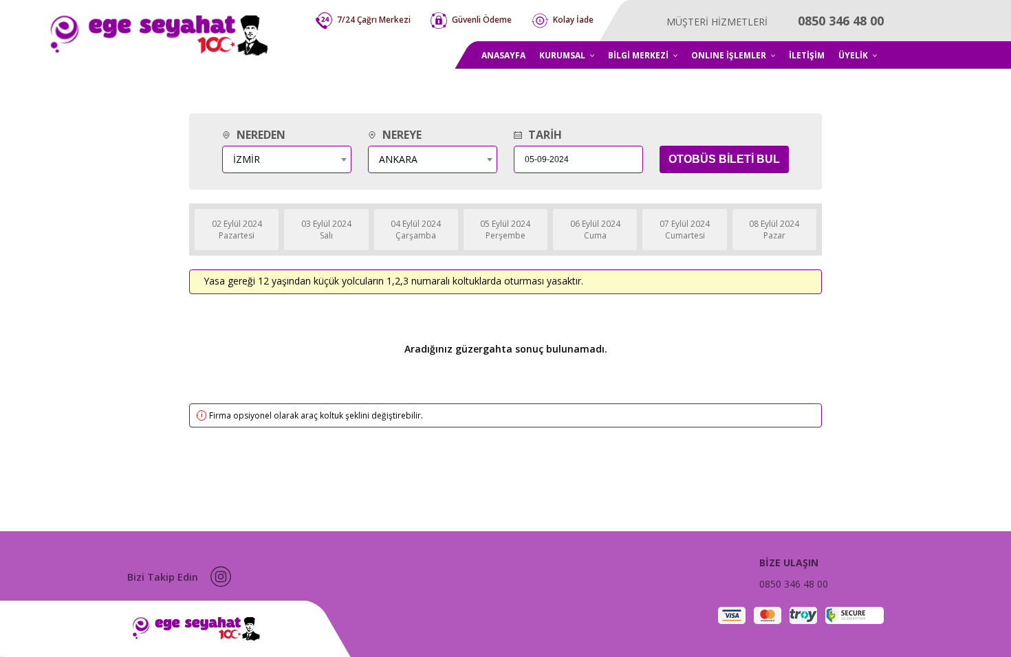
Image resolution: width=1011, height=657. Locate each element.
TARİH (543, 134)
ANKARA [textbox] (398, 159)
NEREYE (401, 134)
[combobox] (286, 159)
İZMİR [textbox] (246, 159)
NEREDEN (259, 134)
